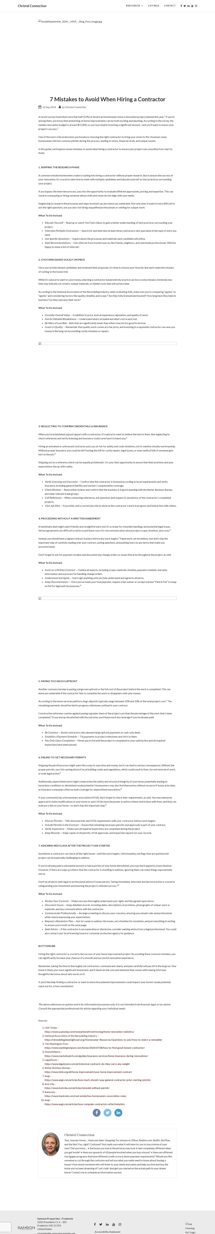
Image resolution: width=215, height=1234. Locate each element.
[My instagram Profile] (196, 6)
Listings (153, 5)
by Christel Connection (74, 107)
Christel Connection (32, 5)
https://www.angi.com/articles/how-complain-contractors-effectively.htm (85, 1104)
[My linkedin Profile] (188, 6)
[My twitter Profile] (185, 6)
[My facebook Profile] (181, 6)
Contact (170, 5)
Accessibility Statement (107, 1231)
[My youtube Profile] (192, 6)
